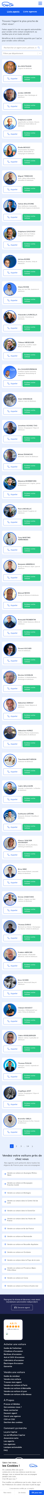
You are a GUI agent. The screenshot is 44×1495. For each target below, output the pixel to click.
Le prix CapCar (10, 1432)
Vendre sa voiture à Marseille (17, 1388)
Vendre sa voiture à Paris (15, 1385)
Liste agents (13, 11)
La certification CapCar (14, 1435)
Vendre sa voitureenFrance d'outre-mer (22, 1286)
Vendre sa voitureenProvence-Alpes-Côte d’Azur (21, 1269)
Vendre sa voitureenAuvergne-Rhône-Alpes (22, 1174)
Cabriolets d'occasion (14, 1360)
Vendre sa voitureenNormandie (19, 1236)
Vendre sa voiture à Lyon (15, 1391)
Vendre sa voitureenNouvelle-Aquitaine (22, 1244)
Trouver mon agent (13, 1382)
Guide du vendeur (12, 1376)
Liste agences (30, 11)
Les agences (9, 1444)
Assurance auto (11, 1438)
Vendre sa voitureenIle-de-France (20, 1228)
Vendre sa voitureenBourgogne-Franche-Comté (20, 1184)
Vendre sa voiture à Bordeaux (17, 1394)
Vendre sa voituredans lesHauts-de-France (21, 1220)
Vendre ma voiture (12, 1379)
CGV (6, 1419)
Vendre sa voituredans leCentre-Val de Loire (22, 1202)
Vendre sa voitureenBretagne (19, 1193)
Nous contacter (11, 1410)
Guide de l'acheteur (13, 1348)
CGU (13, 1419)
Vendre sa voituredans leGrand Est (21, 1211)
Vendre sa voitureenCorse (17, 1278)
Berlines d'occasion (13, 1354)
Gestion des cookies (13, 1422)
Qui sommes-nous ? (13, 1407)
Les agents (9, 1441)
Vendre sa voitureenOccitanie (19, 1252)
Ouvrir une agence (12, 1416)
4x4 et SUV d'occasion (14, 1357)
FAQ (6, 1450)
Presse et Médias (12, 1404)
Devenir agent (23, 1307)
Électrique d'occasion (13, 1363)
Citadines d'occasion (13, 1351)
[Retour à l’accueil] (8, 4)
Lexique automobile (13, 1447)
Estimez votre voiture (29, 78)
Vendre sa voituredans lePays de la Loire (23, 1260)
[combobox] (3, 53)
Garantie (8, 1366)
